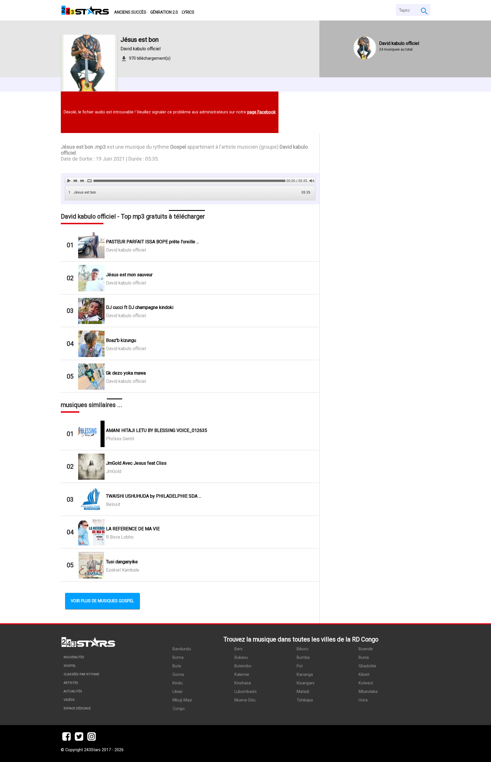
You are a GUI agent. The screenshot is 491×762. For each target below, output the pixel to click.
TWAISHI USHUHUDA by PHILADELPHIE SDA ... (153, 496)
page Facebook (261, 112)
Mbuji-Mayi (182, 700)
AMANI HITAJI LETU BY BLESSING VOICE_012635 (156, 430)
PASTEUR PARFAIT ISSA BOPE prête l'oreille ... (152, 241)
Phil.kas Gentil (120, 438)
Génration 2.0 (164, 12)
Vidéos (69, 700)
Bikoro (303, 649)
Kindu (177, 683)
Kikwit (364, 674)
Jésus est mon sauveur (129, 274)
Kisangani (305, 683)
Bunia (364, 657)
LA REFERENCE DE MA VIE (133, 528)
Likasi (177, 691)
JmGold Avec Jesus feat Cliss (136, 463)
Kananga (305, 674)
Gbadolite (367, 666)
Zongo (178, 708)
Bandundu (181, 649)
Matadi (303, 691)
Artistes (71, 683)
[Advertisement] (375, 377)
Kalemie (241, 674)
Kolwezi (366, 683)
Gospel (70, 666)
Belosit (113, 504)
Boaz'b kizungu (121, 340)
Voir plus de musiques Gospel (102, 601)
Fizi (300, 666)
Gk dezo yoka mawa (126, 373)
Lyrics (188, 12)
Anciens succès (130, 12)
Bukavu (241, 657)
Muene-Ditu (244, 700)
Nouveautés (74, 657)
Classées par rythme (81, 674)
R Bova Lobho (120, 537)
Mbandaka (368, 691)
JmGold (113, 471)
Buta (176, 666)
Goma (178, 674)
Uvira (363, 700)
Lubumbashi (245, 691)
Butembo (242, 666)
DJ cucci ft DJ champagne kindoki (139, 307)
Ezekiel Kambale (122, 570)
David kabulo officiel (140, 48)
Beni (238, 649)
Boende (366, 649)
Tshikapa (305, 700)
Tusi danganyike (122, 561)
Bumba (303, 657)
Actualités (73, 691)
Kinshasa (242, 683)
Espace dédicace (77, 708)
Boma (178, 657)
